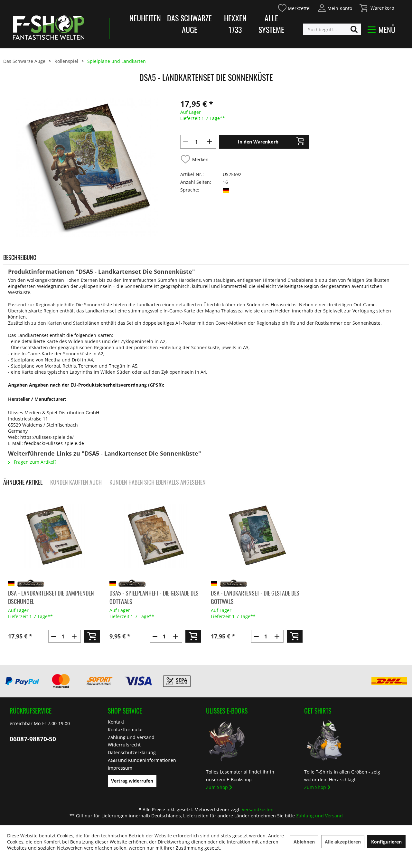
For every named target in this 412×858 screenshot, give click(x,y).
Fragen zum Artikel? (34, 462)
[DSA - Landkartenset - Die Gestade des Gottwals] (257, 536)
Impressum (120, 768)
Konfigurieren (386, 842)
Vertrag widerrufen (132, 781)
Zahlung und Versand (131, 737)
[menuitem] (294, 7)
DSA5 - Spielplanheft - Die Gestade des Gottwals (154, 597)
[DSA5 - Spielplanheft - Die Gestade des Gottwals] (155, 536)
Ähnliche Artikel (22, 482)
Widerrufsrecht (124, 745)
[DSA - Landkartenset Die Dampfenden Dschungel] (54, 536)
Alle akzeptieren (343, 842)
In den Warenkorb (258, 142)
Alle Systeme (271, 23)
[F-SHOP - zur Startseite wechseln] (48, 27)
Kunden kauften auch (76, 482)
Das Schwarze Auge (189, 23)
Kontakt (116, 722)
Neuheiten (145, 18)
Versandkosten (258, 809)
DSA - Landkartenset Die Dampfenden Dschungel (51, 597)
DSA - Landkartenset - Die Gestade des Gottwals (255, 597)
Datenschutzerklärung (132, 752)
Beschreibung (19, 257)
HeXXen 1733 (235, 23)
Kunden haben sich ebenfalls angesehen (157, 482)
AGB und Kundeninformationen (142, 760)
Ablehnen (304, 842)
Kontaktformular (125, 729)
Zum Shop (217, 787)
